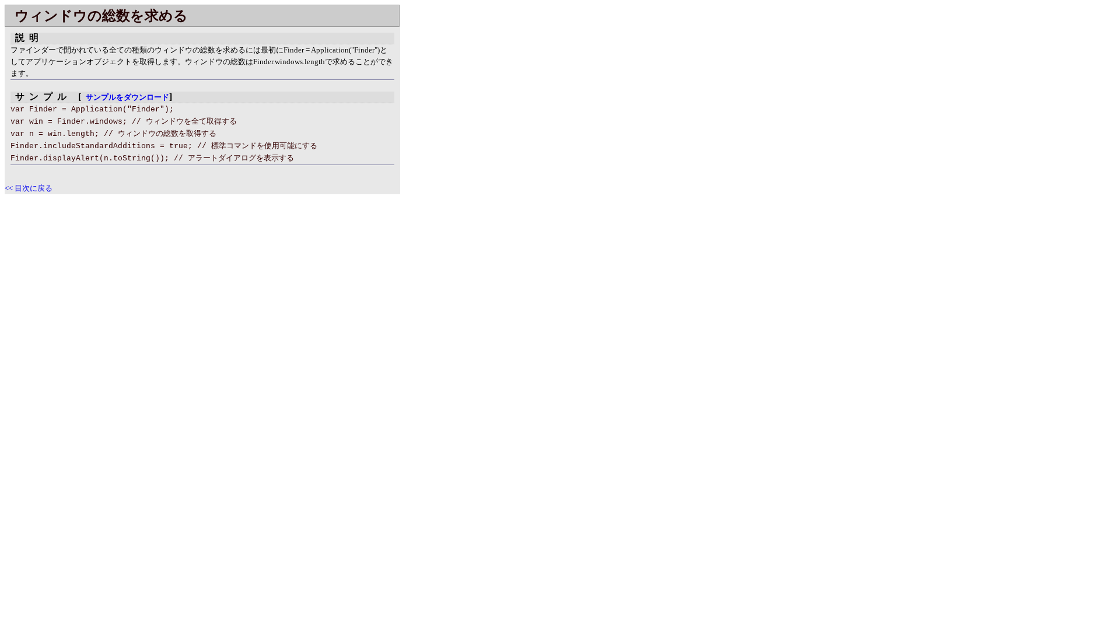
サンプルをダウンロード (127, 97)
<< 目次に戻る (28, 188)
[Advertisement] (103, 276)
